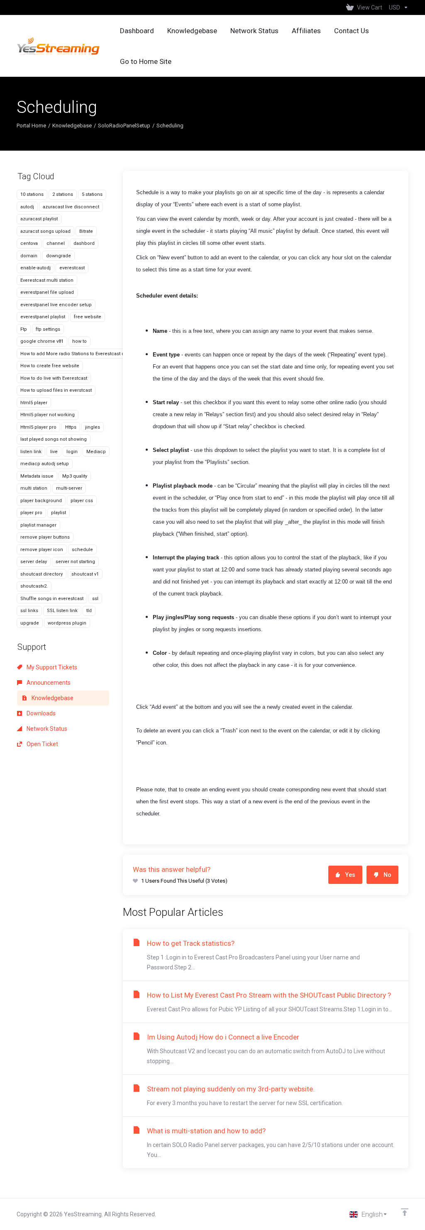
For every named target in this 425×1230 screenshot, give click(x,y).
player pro (31, 512)
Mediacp (96, 451)
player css (82, 500)
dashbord (84, 243)
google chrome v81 (42, 341)
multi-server (69, 488)
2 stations (62, 194)
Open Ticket (41, 744)
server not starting (75, 561)
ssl (95, 598)
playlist (58, 512)
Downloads (40, 713)
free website (87, 317)
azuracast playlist (39, 219)
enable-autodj (35, 268)
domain (28, 256)
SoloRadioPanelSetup (124, 125)
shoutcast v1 (85, 574)
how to (79, 341)
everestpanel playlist (42, 317)
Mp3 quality (74, 476)
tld (89, 610)
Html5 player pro (38, 427)
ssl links (29, 610)
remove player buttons (45, 537)
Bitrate (86, 231)
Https (70, 427)
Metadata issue (37, 476)
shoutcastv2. (34, 586)
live (54, 451)
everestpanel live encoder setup (56, 305)
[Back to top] (404, 1212)
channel (55, 243)
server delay (33, 561)
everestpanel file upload (47, 292)
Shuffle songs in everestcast (51, 598)
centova (29, 243)
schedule (82, 549)
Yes (350, 874)
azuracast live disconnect (71, 207)
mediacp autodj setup (44, 463)
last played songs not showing (53, 439)
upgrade (29, 623)
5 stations (92, 194)
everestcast (72, 268)
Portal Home (31, 125)
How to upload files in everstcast (56, 390)
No (387, 874)
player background (41, 500)
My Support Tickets (51, 667)
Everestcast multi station (46, 280)
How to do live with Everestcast (53, 378)
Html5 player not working (47, 414)
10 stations (32, 194)
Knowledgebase (72, 125)
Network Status (46, 728)
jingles (92, 427)
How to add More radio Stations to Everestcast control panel (85, 353)
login (72, 451)
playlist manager (38, 525)
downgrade (58, 256)
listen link (31, 451)
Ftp (23, 329)
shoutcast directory (41, 574)
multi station (33, 488)
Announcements (48, 682)
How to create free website (49, 366)
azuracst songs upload (45, 231)
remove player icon (41, 549)
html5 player (33, 402)
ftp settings (48, 329)
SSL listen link (62, 610)
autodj (27, 207)
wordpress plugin (67, 623)
